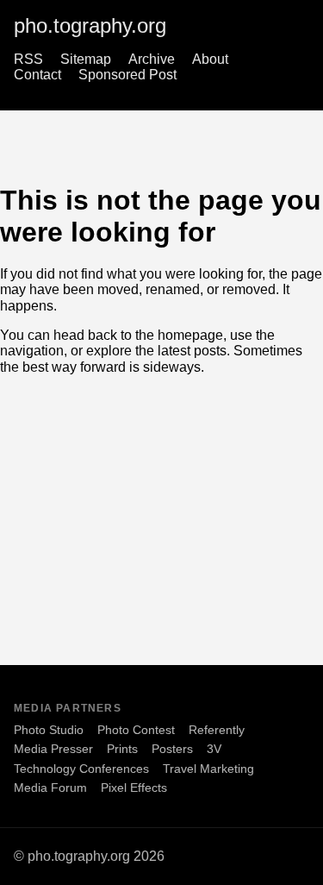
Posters (172, 749)
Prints (122, 749)
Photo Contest (136, 730)
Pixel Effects (134, 787)
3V (214, 749)
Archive (151, 59)
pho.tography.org (90, 25)
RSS (28, 59)
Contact (37, 74)
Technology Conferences (81, 768)
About (210, 59)
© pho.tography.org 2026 (89, 856)
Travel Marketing (208, 768)
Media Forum (50, 787)
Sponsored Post (127, 74)
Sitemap (85, 59)
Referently (217, 730)
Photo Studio (49, 730)
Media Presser (53, 749)
